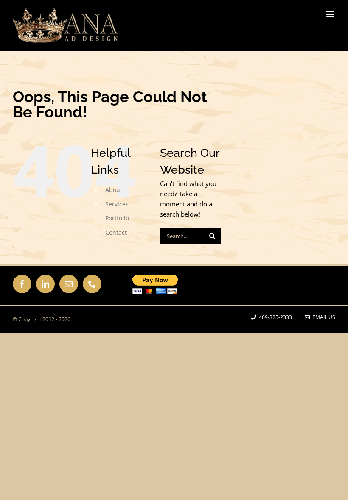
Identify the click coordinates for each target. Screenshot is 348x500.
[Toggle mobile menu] (330, 14)
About (113, 190)
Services (117, 204)
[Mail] (68, 284)
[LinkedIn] (45, 284)
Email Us (322, 317)
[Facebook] (22, 284)
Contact (116, 232)
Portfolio (117, 218)
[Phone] (92, 284)
